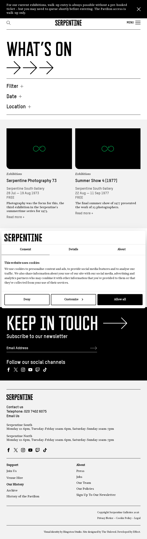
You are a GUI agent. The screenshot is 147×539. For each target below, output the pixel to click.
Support (12, 465)
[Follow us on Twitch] (38, 370)
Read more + (15, 217)
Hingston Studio (72, 532)
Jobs (79, 477)
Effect (136, 532)
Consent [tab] (25, 249)
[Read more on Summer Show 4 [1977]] (108, 148)
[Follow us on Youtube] (30, 370)
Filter (12, 86)
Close (138, 9)
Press (80, 471)
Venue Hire (15, 478)
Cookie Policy (123, 518)
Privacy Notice (105, 518)
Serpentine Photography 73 (32, 181)
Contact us (15, 407)
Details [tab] (73, 249)
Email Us (13, 416)
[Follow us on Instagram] (23, 370)
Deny (27, 299)
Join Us (12, 471)
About (80, 465)
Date (12, 96)
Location (16, 106)
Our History (15, 484)
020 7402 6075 (35, 411)
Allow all (120, 299)
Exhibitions (14, 174)
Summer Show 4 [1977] (96, 181)
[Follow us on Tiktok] (45, 370)
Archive (12, 490)
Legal (137, 518)
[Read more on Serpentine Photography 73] (39, 148)
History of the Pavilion (23, 496)
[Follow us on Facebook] (9, 370)
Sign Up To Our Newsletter (96, 495)
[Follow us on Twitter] (16, 370)
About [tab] (122, 249)
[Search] (8, 23)
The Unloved (109, 532)
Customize (71, 299)
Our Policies (85, 488)
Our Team (83, 483)
